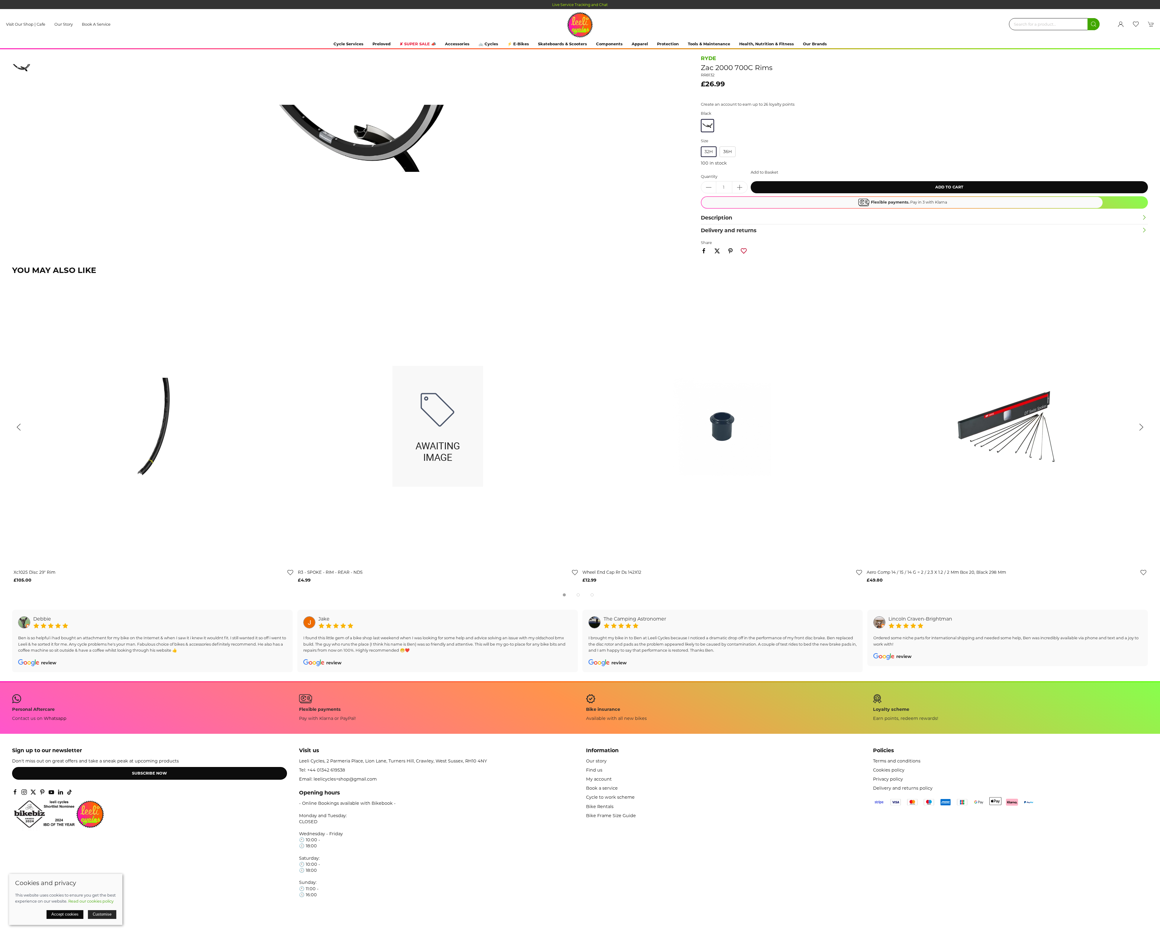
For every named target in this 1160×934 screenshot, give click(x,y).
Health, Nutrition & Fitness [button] (766, 43)
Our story (63, 24)
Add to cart (949, 187)
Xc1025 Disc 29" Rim (34, 572)
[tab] (564, 594)
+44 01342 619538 (326, 770)
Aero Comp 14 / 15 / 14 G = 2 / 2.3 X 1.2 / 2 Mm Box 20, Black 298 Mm (936, 572)
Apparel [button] (640, 43)
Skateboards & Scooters (562, 43)
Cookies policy (888, 770)
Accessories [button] (457, 43)
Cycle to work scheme (610, 797)
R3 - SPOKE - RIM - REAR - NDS (330, 572)
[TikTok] (69, 792)
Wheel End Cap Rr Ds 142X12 (611, 572)
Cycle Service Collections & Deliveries (580, 4)
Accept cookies (65, 914)
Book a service (96, 24)
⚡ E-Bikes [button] (518, 43)
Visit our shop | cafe (25, 24)
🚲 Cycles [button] (488, 43)
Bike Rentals (600, 806)
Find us (594, 770)
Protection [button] (668, 43)
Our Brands (815, 43)
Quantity (709, 176)
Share (706, 242)
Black (706, 113)
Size (704, 141)
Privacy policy (888, 779)
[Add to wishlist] (290, 572)
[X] (33, 792)
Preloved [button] (381, 43)
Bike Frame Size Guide (611, 815)
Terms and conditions (896, 761)
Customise (102, 914)
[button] (1136, 24)
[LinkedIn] (60, 792)
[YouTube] (51, 792)
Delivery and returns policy (903, 788)
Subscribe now (149, 773)
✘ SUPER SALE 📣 (418, 43)
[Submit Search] (1094, 24)
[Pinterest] (42, 792)
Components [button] (609, 43)
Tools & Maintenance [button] (709, 43)
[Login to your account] (1121, 24)
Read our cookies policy (91, 901)
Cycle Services (348, 43)
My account (599, 779)
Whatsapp (55, 718)
